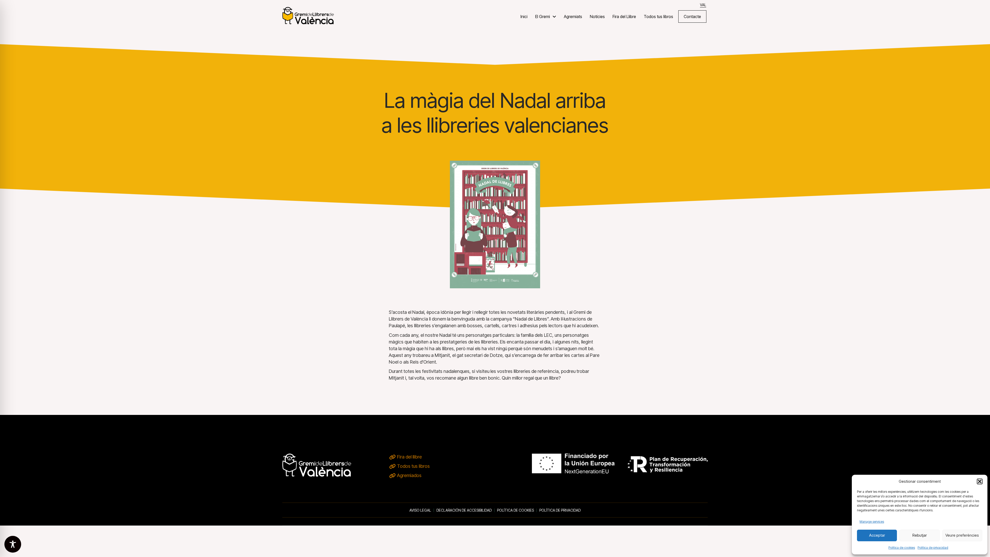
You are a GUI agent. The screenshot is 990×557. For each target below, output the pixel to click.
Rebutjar (919, 535)
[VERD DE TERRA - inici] (308, 15)
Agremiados (409, 475)
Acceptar (877, 535)
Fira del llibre (409, 457)
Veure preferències (962, 535)
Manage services (872, 521)
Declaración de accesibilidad (464, 510)
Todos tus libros (413, 466)
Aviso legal (420, 510)
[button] (979, 481)
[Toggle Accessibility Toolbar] (13, 544)
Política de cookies (901, 548)
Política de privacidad (933, 548)
